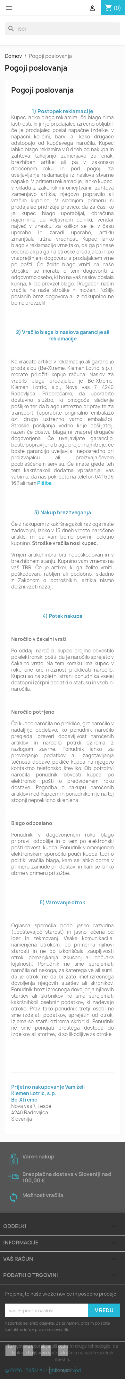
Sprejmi (62, 1370)
